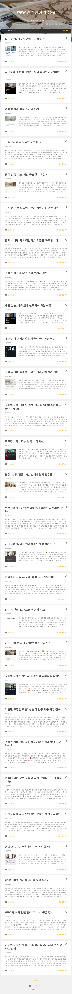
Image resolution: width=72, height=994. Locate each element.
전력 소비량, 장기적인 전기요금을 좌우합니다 (31, 240)
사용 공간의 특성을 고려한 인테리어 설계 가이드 (33, 371)
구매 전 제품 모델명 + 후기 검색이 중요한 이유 (32, 207)
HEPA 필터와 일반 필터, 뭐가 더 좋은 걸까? (30, 912)
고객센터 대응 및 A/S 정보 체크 (23, 142)
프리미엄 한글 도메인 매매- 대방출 (51, 24)
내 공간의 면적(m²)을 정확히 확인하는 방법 (30, 338)
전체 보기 (65, 31)
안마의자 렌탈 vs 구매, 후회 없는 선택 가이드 (31, 577)
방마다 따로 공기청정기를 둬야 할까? (26, 879)
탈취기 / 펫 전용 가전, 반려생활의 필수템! (29, 474)
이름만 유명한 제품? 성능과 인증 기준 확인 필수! (33, 709)
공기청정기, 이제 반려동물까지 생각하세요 (30, 543)
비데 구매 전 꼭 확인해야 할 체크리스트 (28, 642)
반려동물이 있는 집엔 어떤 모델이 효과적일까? (32, 814)
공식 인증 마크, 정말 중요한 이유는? (26, 174)
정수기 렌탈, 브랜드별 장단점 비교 (25, 609)
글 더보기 (36, 980)
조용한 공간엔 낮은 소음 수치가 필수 (26, 272)
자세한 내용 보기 (62, 61)
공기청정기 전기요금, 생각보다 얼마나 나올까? (32, 676)
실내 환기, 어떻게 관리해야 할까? (24, 38)
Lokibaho (40, 989)
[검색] (69, 4)
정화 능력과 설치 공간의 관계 (22, 108)
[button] (66, 38)
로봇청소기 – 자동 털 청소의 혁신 (24, 441)
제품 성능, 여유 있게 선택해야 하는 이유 (28, 305)
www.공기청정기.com (36, 12)
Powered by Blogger (37, 986)
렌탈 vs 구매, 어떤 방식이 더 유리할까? (27, 846)
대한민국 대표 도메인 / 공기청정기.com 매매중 (24, 24)
